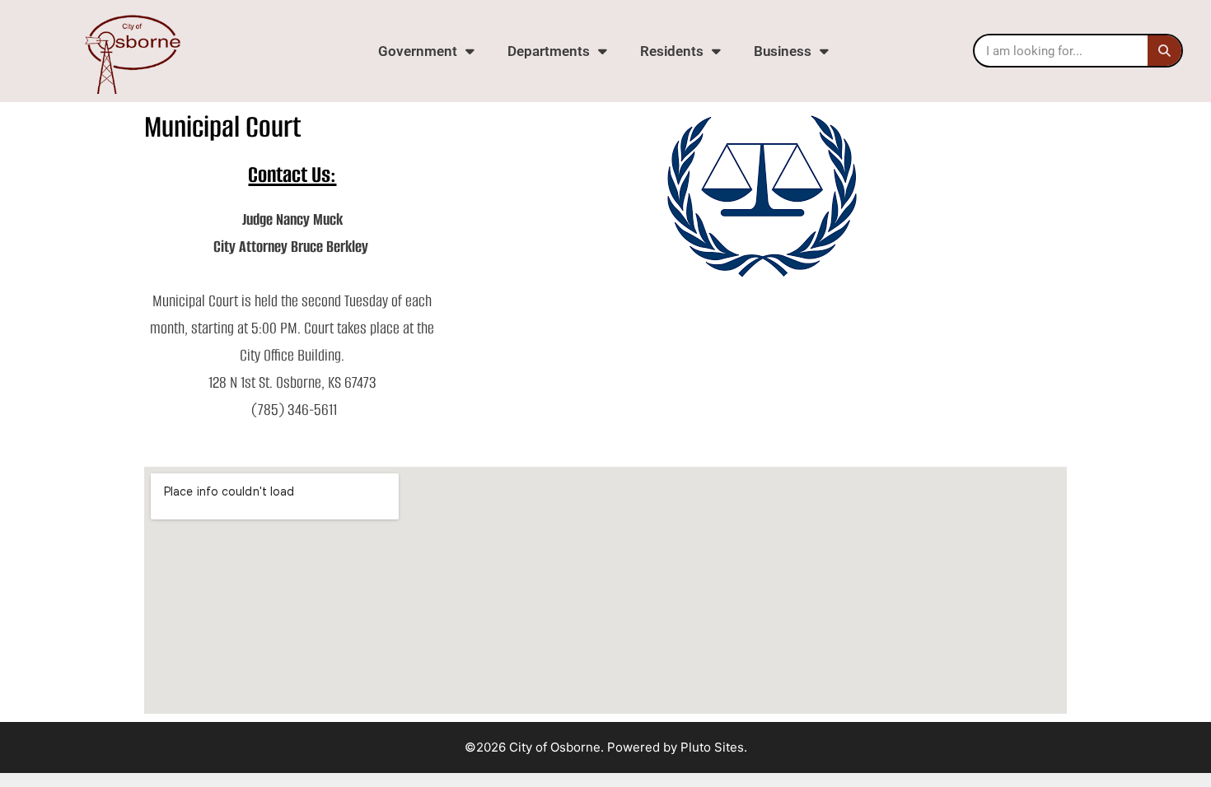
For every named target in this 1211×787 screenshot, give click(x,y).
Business (782, 51)
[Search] (1164, 50)
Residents (672, 51)
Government (417, 51)
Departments (548, 51)
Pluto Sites (712, 747)
